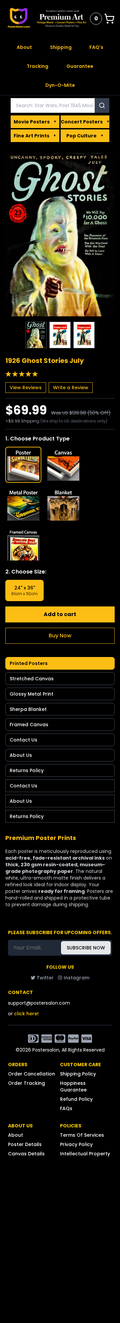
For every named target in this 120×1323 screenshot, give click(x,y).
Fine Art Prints (35, 135)
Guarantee (79, 66)
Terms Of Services (82, 1135)
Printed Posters (29, 663)
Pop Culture (85, 135)
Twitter (45, 977)
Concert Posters (85, 121)
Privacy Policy (76, 1144)
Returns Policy (27, 770)
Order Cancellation (31, 1074)
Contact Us (23, 740)
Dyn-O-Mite (60, 85)
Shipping (61, 47)
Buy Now (60, 635)
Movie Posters (35, 121)
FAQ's (96, 47)
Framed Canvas (29, 724)
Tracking (37, 66)
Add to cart (60, 614)
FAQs (66, 1108)
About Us (21, 755)
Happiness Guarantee (73, 1086)
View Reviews (26, 387)
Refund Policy (76, 1099)
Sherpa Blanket (28, 709)
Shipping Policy (78, 1074)
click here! (26, 1013)
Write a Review (70, 387)
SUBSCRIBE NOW (86, 947)
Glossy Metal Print (31, 694)
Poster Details (25, 1144)
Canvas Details (26, 1153)
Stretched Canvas (32, 678)
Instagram (76, 977)
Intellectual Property (85, 1153)
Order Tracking (26, 1083)
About (24, 47)
